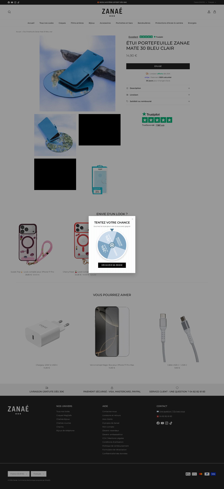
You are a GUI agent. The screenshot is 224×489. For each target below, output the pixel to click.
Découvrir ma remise (112, 265)
